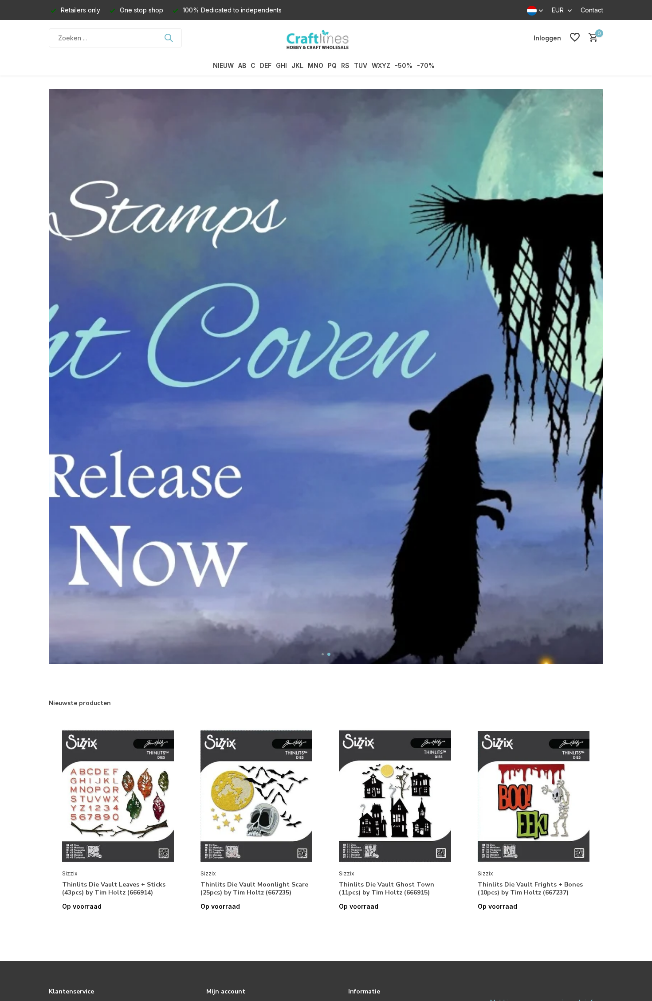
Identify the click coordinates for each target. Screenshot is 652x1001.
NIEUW (223, 65)
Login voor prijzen (118, 925)
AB (242, 65)
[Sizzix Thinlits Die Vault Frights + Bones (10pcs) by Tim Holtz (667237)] (533, 796)
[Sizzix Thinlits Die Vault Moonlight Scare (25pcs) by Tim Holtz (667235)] (256, 796)
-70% (426, 65)
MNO (315, 65)
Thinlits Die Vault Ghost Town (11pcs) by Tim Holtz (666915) (386, 889)
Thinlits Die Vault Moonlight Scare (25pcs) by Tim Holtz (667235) (254, 889)
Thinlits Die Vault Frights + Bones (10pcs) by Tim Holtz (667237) (530, 889)
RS (345, 65)
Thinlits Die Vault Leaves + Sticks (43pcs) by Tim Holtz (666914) (113, 889)
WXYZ (381, 65)
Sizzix (70, 873)
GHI (281, 65)
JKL (297, 65)
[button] (323, 654)
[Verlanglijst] (575, 37)
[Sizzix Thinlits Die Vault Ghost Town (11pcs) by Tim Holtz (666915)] (395, 796)
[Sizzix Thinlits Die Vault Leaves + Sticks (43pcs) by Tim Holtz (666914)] (118, 796)
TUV (360, 65)
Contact (592, 10)
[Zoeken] (168, 37)
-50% (403, 65)
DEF (265, 65)
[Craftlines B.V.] (325, 37)
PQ (332, 65)
